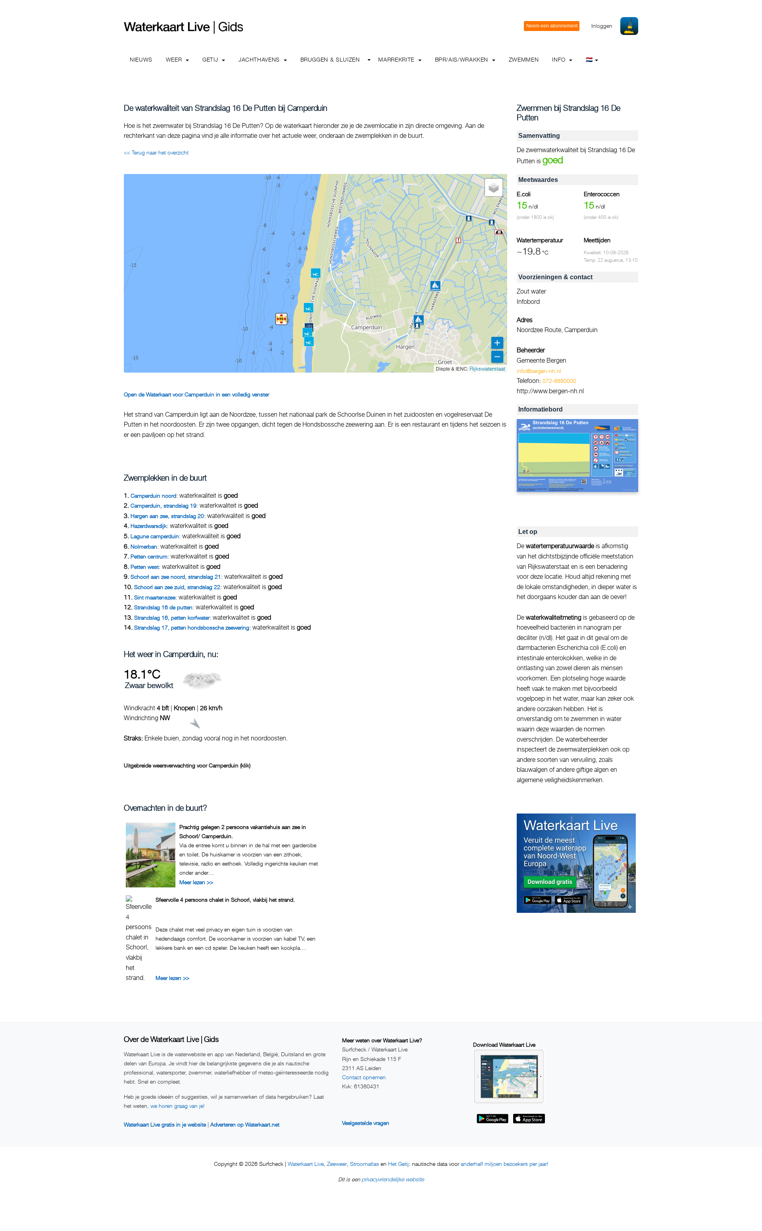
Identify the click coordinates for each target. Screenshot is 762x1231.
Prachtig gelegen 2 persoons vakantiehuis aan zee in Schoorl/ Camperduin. (242, 831)
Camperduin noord (153, 495)
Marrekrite (397, 59)
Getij (211, 59)
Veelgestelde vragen (365, 1122)
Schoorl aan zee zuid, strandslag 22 (177, 587)
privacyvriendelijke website (393, 1179)
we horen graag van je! (177, 1105)
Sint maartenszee (154, 597)
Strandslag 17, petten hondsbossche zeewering (191, 627)
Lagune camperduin (155, 536)
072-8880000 (559, 380)
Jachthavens (260, 59)
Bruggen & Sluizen (330, 59)
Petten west (145, 566)
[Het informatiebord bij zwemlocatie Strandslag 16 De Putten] (577, 455)
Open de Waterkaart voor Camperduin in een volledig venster (196, 394)
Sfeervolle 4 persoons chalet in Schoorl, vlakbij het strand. (225, 899)
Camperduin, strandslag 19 (163, 505)
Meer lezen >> (196, 882)
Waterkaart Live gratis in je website (165, 1124)
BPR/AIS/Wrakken (462, 59)
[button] (499, 232)
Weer (175, 59)
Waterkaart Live (306, 1163)
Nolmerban (144, 546)
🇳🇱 (589, 59)
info (559, 59)
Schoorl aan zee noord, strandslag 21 (176, 576)
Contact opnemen (364, 1077)
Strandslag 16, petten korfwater (172, 617)
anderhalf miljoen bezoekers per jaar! (504, 1163)
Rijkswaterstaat (487, 368)
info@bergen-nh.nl (539, 370)
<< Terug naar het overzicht (156, 152)
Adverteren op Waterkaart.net (244, 1124)
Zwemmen (524, 59)
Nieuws (141, 59)
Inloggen (601, 25)
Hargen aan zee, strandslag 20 (167, 515)
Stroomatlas (364, 1163)
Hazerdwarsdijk (149, 525)
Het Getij (398, 1163)
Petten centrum (149, 556)
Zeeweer (337, 1163)
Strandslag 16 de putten (163, 607)
